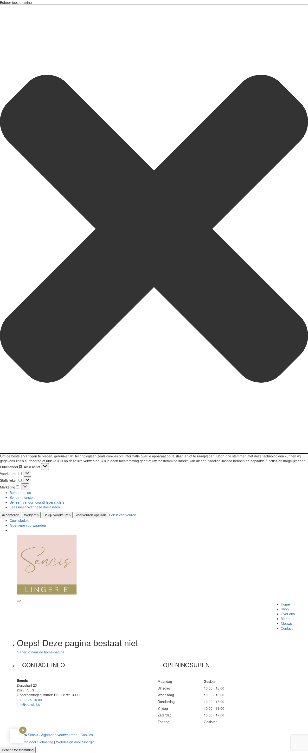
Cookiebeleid (19, 520)
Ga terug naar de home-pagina (40, 652)
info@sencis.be (28, 704)
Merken (286, 618)
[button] (154, 229)
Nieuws (286, 623)
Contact (287, 628)
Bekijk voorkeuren (57, 515)
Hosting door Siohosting (35, 742)
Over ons (288, 613)
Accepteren (10, 515)
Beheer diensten (22, 497)
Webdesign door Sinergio (75, 742)
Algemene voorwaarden (28, 525)
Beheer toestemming (18, 749)
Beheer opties (20, 492)
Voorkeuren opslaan (91, 515)
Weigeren (31, 515)
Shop (285, 609)
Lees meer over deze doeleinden (35, 507)
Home (285, 604)
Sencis (33, 734)
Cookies (87, 734)
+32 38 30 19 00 (29, 699)
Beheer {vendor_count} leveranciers (37, 502)
